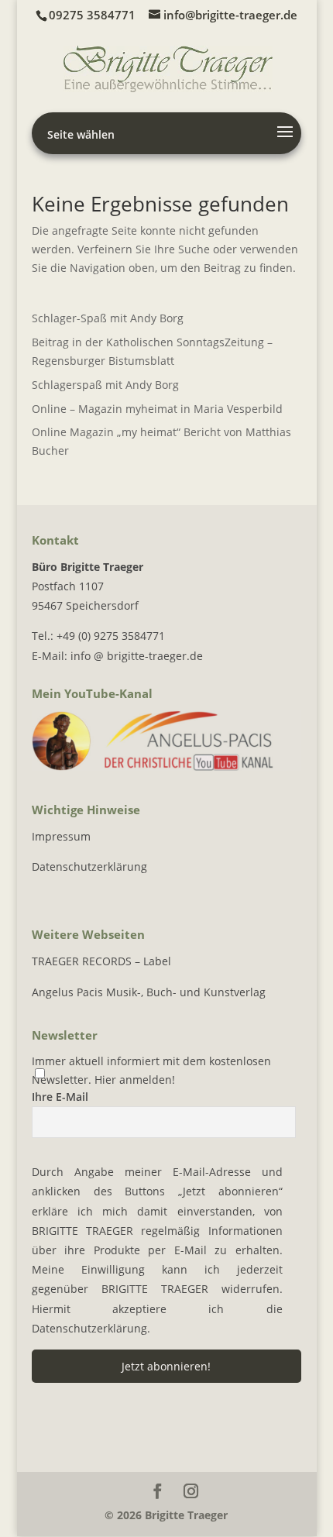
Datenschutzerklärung (89, 866)
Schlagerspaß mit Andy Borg (105, 384)
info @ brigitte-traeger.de (136, 655)
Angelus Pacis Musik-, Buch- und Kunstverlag (149, 992)
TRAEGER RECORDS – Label (101, 961)
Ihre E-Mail (60, 1096)
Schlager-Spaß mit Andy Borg (108, 318)
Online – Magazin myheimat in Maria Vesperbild (157, 408)
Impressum (61, 836)
